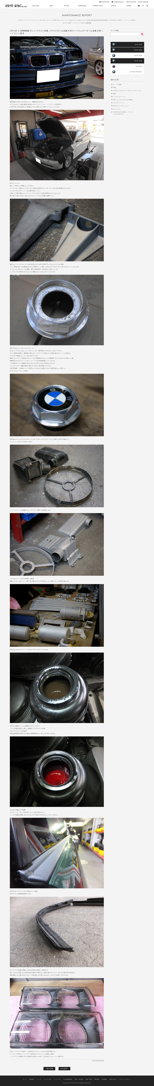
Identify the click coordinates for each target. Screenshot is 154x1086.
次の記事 (64, 1068)
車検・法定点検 (79, 1079)
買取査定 (96, 1079)
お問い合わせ (112, 1079)
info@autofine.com (119, 2)
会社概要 (104, 1079)
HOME (20, 20)
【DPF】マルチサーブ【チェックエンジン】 (127, 90)
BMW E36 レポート (59, 20)
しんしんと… (117, 109)
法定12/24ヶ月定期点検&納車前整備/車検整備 (92, 20)
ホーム (25, 1079)
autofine (16, 6)
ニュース (39, 1079)
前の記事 (49, 1068)
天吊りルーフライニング (121, 106)
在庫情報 (31, 1079)
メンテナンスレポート (31, 20)
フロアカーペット (118, 103)
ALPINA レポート (45, 20)
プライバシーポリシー (125, 1079)
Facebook (143, 6)
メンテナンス (57, 1079)
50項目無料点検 (67, 1079)
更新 (114, 93)
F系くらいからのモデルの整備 (122, 100)
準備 (114, 87)
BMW (138, 44)
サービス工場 (47, 1079)
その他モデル (72, 20)
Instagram (147, 6)
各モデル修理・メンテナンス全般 (73, 23)
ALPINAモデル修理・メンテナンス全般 (121, 20)
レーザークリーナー (119, 96)
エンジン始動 (117, 84)
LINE (139, 6)
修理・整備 (89, 1079)
